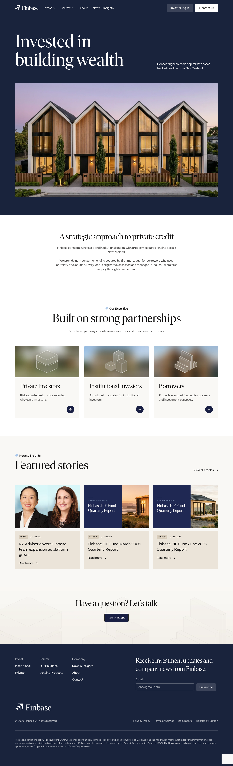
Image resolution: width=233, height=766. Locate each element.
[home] (27, 7)
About (83, 8)
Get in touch (116, 618)
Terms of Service (164, 721)
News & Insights (103, 8)
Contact (77, 679)
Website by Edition (207, 721)
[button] (49, 8)
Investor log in (179, 8)
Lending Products (51, 673)
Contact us (206, 8)
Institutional (23, 666)
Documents (185, 721)
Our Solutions (49, 666)
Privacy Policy (141, 721)
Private (20, 673)
